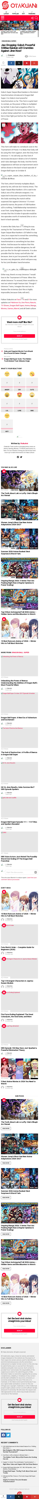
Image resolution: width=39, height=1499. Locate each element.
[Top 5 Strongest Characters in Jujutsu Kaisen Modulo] (19, 968)
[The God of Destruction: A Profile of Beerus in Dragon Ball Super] (19, 737)
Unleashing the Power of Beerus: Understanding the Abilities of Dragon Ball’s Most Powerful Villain (19, 683)
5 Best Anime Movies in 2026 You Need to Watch (18, 1082)
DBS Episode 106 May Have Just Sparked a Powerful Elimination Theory (19, 1049)
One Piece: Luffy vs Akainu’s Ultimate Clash (15, 1455)
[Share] (11, 1497)
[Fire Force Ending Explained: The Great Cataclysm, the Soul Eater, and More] (19, 1001)
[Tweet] (19, 1497)
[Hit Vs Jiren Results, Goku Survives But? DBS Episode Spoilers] (19, 772)
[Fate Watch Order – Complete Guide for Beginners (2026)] (19, 934)
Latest (6, 14)
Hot (23, 14)
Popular (15, 14)
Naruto (33, 302)
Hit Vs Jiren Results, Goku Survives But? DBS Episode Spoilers (17, 788)
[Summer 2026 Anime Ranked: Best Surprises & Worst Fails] (28, 25)
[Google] (35, 1497)
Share (3, 70)
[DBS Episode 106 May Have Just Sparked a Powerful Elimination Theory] (19, 1035)
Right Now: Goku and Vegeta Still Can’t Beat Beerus (20, 1464)
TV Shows (5, 305)
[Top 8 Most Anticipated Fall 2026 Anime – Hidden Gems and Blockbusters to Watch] (19, 599)
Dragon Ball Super (17, 305)
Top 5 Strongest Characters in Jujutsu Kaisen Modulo (17, 982)
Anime (27, 305)
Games (10, 308)
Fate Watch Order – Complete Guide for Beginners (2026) (17, 948)
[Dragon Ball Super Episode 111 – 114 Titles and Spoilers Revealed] (19, 807)
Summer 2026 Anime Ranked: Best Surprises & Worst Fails (28, 33)
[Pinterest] (27, 1497)
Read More (5, 1128)
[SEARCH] (36, 18)
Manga (33, 305)
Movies (4, 308)
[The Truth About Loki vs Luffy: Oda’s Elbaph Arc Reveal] (19, 480)
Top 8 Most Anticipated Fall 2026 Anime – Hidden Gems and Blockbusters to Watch (18, 613)
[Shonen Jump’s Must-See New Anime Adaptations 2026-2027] (9, 25)
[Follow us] (32, 18)
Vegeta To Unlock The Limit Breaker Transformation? (18, 1462)
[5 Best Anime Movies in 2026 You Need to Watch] (19, 1069)
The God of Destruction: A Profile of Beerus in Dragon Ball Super (19, 753)
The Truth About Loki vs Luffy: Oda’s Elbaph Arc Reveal (19, 494)
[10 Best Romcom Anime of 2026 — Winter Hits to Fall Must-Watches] (19, 628)
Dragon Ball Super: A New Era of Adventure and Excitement (19, 718)
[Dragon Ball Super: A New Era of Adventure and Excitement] (19, 702)
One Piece (25, 302)
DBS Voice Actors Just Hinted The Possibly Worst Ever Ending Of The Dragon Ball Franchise (19, 858)
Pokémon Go (15, 302)
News (13, 519)
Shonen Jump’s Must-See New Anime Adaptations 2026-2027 (9, 33)
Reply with (35, 872)
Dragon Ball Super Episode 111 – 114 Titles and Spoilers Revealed (19, 823)
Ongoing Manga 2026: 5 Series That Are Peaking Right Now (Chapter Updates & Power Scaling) (17, 583)
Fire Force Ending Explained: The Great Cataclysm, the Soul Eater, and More (17, 1015)
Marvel (16, 308)
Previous (1, 29)
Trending (31, 14)
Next (38, 29)
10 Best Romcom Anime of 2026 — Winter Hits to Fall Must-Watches (18, 642)
